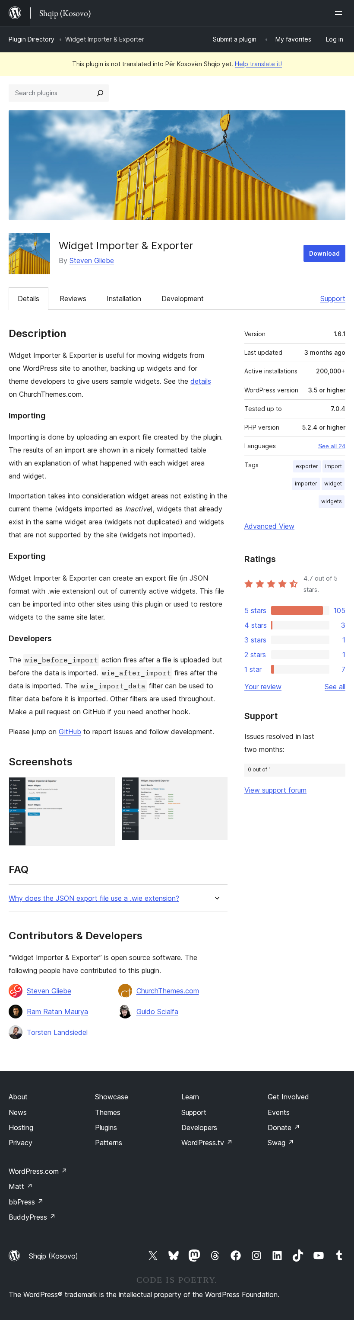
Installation (124, 298)
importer (306, 483)
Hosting (21, 1127)
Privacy (20, 1142)
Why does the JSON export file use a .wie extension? (94, 898)
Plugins (106, 1127)
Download (324, 253)
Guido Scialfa (157, 1011)
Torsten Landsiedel (57, 1032)
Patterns (108, 1142)
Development (182, 298)
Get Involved (288, 1096)
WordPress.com (38, 1171)
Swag (281, 1142)
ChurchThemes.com (167, 990)
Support (332, 298)
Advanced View (269, 526)
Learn (190, 1096)
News (18, 1112)
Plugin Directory (31, 39)
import (333, 466)
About (18, 1096)
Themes (107, 1112)
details (200, 381)
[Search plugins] (100, 93)
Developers (199, 1127)
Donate (284, 1127)
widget (333, 483)
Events (279, 1112)
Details (28, 298)
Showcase (111, 1096)
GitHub (70, 731)
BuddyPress (32, 1217)
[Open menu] (340, 13)
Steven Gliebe (92, 260)
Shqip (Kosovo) (53, 1256)
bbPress (26, 1202)
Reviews (73, 298)
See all (335, 686)
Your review (262, 686)
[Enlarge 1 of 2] (103, 788)
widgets (331, 501)
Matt (21, 1186)
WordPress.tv (207, 1142)
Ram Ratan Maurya (57, 1011)
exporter (307, 466)
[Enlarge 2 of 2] (216, 788)
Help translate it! (258, 63)
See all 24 (331, 446)
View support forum (275, 790)
